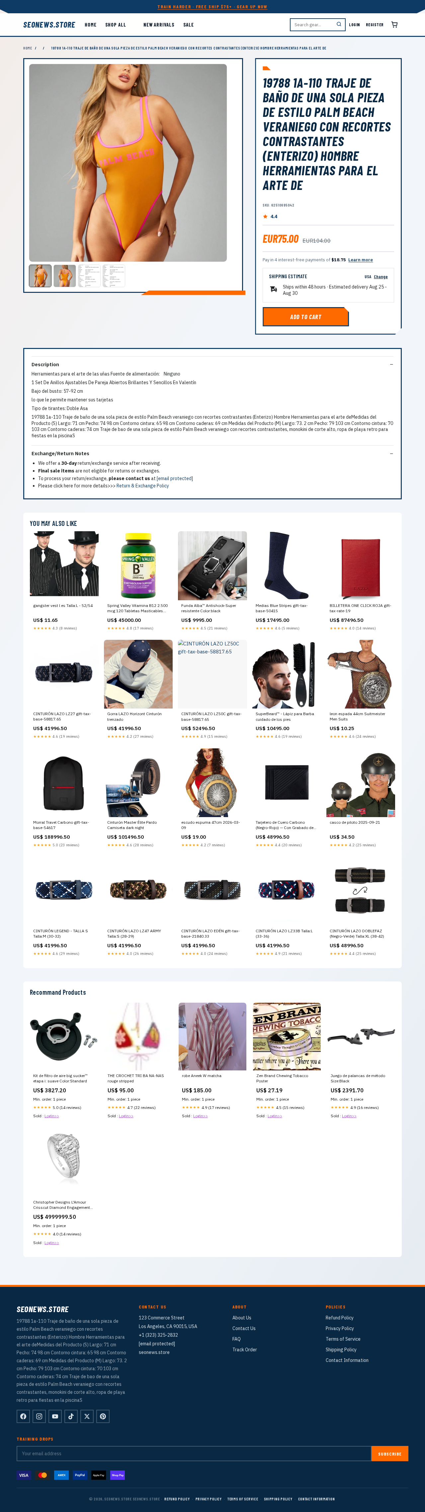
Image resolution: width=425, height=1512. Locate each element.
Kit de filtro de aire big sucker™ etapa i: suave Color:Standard (60, 1078)
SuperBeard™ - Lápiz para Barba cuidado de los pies (285, 716)
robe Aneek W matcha (201, 1075)
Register (375, 24)
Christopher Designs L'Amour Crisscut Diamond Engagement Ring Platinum (61, 1205)
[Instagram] (39, 1416)
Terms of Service (343, 1339)
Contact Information (347, 1360)
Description (45, 364)
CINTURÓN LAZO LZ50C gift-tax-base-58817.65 (211, 716)
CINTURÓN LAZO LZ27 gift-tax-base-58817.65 (62, 716)
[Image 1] (40, 276)
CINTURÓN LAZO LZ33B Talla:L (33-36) (284, 933)
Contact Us (244, 1328)
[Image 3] (89, 276)
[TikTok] (71, 1416)
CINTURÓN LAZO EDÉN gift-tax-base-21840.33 (210, 933)
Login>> (51, 1115)
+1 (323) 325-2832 (158, 1335)
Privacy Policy (340, 1328)
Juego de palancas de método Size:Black (358, 1078)
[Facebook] (23, 1416)
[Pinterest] (103, 1416)
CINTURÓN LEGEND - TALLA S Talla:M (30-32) (60, 933)
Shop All (115, 25)
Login (354, 24)
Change (381, 276)
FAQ (236, 1339)
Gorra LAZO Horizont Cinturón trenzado (134, 716)
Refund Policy (340, 1318)
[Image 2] (64, 276)
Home (91, 25)
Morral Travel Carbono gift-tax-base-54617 (61, 825)
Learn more (360, 260)
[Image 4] (114, 276)
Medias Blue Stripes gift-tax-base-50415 (282, 608)
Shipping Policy (341, 1350)
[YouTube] (55, 1416)
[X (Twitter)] (87, 1416)
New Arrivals (159, 25)
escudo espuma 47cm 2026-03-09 (210, 825)
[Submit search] (339, 25)
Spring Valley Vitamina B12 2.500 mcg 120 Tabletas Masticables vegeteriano (137, 608)
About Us (241, 1318)
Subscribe (390, 1454)
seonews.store (49, 25)
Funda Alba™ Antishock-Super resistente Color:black (208, 608)
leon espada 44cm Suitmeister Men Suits (357, 716)
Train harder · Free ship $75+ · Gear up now (212, 6)
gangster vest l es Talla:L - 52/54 (63, 605)
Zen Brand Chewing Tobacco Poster (282, 1078)
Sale (188, 25)
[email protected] (175, 478)
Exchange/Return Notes (60, 453)
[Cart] (394, 24)
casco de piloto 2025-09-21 (355, 822)
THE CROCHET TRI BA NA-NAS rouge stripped (136, 1078)
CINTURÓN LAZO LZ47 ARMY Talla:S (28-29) (134, 933)
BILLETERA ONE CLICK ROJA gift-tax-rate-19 (360, 608)
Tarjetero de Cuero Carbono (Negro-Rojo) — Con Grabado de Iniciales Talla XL (284, 825)
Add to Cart (305, 316)
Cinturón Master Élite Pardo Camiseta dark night (132, 825)
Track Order (244, 1350)
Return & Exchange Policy (143, 486)
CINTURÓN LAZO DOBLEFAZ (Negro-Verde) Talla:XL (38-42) (357, 933)
